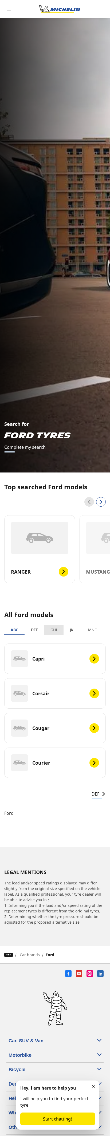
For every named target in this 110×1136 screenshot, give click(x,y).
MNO (92, 629)
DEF (34, 629)
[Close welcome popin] (93, 1086)
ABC (14, 629)
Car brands (30, 954)
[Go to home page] (59, 9)
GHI (53, 629)
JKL (72, 629)
